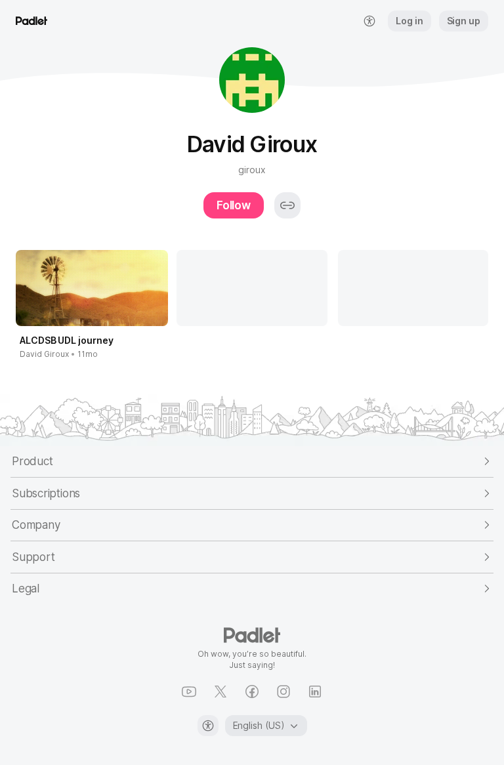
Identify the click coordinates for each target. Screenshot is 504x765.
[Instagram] (283, 691)
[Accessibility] (208, 725)
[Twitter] (220, 691)
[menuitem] (369, 20)
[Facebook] (252, 691)
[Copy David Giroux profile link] (287, 205)
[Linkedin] (315, 691)
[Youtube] (189, 691)
